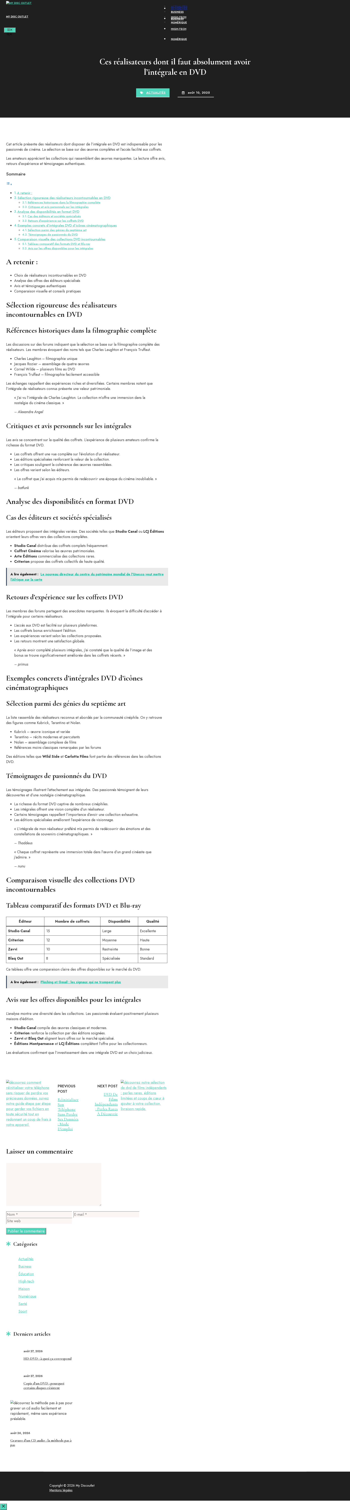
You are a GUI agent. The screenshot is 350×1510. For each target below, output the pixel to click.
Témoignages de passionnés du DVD (53, 234)
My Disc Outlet (17, 16)
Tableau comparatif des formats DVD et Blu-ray (59, 244)
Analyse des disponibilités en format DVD (48, 211)
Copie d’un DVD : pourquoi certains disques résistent (43, 1385)
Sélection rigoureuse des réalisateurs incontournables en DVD (64, 198)
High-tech (178, 17)
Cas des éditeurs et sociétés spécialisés (54, 216)
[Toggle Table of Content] (9, 184)
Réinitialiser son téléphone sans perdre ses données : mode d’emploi (68, 1114)
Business (177, 12)
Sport (22, 1311)
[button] (9, 35)
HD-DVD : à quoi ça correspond (47, 1358)
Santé (22, 1304)
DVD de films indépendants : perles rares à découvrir (106, 1104)
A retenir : (24, 193)
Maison (24, 1288)
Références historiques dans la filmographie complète (64, 202)
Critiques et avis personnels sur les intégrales (58, 207)
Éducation (26, 1274)
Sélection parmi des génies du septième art (57, 230)
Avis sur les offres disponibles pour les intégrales (60, 248)
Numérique (179, 22)
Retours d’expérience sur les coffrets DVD (56, 221)
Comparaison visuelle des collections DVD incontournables (61, 239)
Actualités (179, 7)
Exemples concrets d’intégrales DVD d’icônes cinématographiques (67, 225)
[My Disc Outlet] (19, 3)
